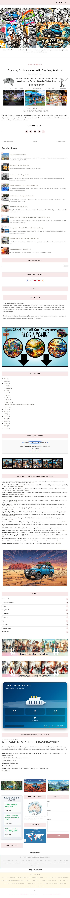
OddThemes (24, 894)
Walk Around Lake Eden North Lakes (19, 165)
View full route (6, 771)
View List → (8, 810)
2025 (5, 381)
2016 (5, 426)
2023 (5, 409)
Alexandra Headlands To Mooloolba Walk (20, 249)
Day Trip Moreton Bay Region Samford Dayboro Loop (24, 185)
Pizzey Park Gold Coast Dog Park (18, 206)
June (7, 393)
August (8, 388)
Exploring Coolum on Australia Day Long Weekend (35, 70)
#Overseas (5, 617)
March (8, 400)
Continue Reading (35, 126)
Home (35, 141)
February (8, 402)
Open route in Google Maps (10, 739)
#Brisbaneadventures (8, 602)
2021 (5, 414)
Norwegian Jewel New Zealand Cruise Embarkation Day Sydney (26, 228)
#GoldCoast (5, 613)
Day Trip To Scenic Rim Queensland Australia (22, 196)
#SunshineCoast (6, 628)
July (7, 390)
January (8, 407)
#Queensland (5, 621)
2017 (5, 423)
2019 (5, 418)
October (8, 385)
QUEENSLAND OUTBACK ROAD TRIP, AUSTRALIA (25, 238)
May (7, 395)
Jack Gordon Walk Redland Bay (18, 154)
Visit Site (31, 482)
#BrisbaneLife (6, 599)
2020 (5, 416)
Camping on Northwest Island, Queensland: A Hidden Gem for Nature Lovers (30, 217)
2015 (5, 428)
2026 (5, 378)
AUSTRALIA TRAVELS (35, 65)
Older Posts (61, 141)
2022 (5, 411)
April (7, 397)
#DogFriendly (6, 610)
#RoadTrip (5, 624)
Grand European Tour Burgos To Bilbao (20, 175)
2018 (5, 421)
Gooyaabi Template (52, 894)
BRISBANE (5, 632)
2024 (5, 383)
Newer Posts (9, 141)
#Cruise (4, 606)
